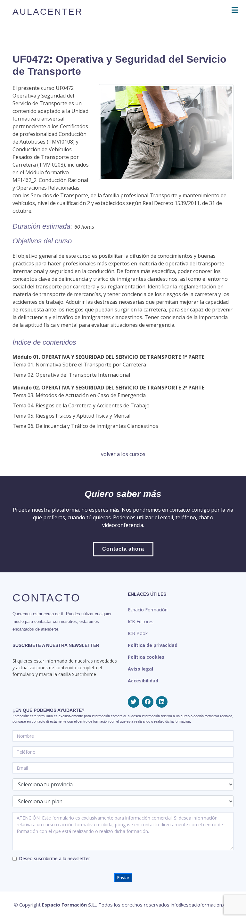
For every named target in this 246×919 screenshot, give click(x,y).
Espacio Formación (148, 610)
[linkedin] (162, 702)
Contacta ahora (123, 549)
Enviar (123, 878)
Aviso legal (140, 669)
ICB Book (138, 633)
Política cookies (146, 657)
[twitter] (133, 702)
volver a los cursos (123, 454)
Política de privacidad (152, 645)
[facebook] (147, 702)
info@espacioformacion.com (201, 904)
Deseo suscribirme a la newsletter (54, 858)
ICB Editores (140, 621)
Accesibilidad (143, 681)
